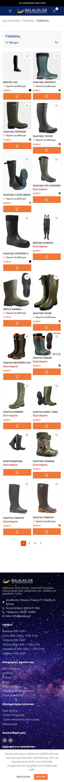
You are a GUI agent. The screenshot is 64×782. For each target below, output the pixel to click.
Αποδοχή (41, 776)
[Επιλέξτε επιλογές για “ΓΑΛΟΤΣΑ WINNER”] (17, 426)
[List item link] (32, 669)
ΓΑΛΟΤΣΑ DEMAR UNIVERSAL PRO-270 (45, 359)
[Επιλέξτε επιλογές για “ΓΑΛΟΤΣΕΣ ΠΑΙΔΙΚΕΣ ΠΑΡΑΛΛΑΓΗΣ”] (47, 475)
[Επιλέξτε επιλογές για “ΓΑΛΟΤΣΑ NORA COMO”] (47, 426)
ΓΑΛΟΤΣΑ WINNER (13, 412)
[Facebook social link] (4, 740)
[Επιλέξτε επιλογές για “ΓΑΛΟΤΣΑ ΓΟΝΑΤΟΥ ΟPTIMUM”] (47, 531)
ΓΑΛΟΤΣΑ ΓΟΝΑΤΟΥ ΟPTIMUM (43, 519)
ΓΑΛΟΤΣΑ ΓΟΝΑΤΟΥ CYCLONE (13, 519)
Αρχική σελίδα (11, 20)
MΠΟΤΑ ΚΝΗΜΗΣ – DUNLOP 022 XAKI (13, 310)
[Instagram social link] (10, 740)
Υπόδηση (28, 20)
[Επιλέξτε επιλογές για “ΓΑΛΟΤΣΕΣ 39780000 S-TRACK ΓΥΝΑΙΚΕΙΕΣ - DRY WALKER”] (17, 267)
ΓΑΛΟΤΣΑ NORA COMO (45, 412)
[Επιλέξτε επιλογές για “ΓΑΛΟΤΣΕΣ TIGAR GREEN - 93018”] (17, 209)
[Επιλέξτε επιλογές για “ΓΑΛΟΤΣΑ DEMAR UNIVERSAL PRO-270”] (47, 371)
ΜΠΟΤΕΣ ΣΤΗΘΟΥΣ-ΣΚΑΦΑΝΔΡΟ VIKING (44, 244)
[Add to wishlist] (27, 56)
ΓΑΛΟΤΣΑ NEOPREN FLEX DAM (17, 364)
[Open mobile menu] (10, 11)
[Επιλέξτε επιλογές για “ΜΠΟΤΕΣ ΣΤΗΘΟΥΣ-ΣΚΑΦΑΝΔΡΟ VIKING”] (47, 256)
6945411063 (40, 3)
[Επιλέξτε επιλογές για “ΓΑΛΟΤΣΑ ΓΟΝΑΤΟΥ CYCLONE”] (17, 532)
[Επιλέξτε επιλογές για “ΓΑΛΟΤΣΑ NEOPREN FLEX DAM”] (17, 376)
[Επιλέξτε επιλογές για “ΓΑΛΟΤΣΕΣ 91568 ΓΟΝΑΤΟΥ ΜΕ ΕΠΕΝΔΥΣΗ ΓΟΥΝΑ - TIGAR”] (47, 327)
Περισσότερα (23, 776)
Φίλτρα (13, 42)
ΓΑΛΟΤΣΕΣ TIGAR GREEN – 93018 (16, 196)
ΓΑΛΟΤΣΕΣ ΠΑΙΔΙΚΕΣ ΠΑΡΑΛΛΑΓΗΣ (44, 462)
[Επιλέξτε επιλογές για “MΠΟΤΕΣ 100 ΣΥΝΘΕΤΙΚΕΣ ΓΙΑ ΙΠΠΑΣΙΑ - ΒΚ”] (17, 96)
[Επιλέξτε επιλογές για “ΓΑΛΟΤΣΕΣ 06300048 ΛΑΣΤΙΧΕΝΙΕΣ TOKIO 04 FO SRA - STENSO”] (17, 145)
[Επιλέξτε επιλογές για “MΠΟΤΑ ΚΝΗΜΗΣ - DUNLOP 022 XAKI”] (17, 323)
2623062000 (28, 3)
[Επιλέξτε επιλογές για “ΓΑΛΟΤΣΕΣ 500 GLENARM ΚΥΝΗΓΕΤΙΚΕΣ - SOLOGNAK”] (47, 199)
